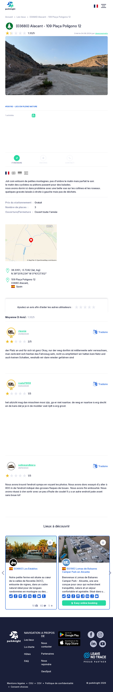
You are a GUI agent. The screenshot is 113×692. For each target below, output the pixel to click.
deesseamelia (101, 33)
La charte (29, 646)
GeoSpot (46, 671)
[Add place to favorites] (50, 542)
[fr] (95, 6)
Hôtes (27, 653)
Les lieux (21, 17)
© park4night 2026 (96, 683)
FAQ (26, 661)
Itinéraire (16, 163)
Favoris (43, 163)
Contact (69, 163)
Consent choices (19, 687)
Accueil (9, 17)
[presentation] (9, 65)
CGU (31, 683)
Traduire (103, 332)
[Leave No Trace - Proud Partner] (95, 657)
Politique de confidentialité (59, 683)
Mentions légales (16, 683)
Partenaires (47, 653)
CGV (39, 683)
